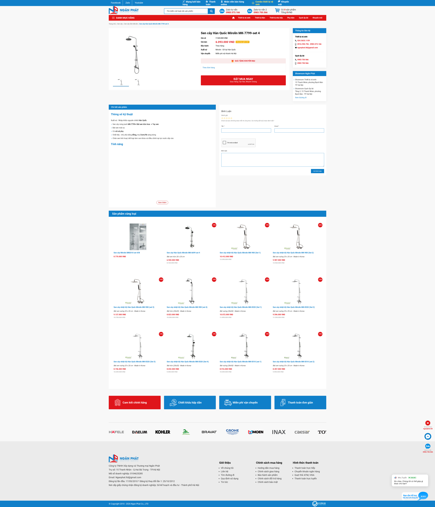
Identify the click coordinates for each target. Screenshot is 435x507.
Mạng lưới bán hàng (191, 3)
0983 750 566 (302, 60)
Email (276, 126)
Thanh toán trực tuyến (306, 478)
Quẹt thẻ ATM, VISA (304, 475)
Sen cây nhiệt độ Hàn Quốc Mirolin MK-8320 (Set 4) (188, 362)
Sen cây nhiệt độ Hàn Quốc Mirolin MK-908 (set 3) (134, 307)
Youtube (139, 2)
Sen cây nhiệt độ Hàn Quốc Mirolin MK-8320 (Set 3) (135, 362)
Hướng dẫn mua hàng (268, 468)
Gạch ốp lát (303, 18)
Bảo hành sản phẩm (268, 475)
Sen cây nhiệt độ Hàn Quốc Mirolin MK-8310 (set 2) (293, 362)
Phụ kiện (290, 18)
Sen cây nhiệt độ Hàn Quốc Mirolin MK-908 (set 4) (187, 307)
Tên (222, 126)
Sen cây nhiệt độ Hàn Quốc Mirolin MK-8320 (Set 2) (294, 307)
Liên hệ (224, 471)
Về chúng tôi (227, 468)
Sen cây (120, 24)
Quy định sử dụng (229, 478)
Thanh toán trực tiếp (305, 468)
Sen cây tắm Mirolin (131, 24)
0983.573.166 (315, 44)
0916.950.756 (303, 44)
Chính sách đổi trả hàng (270, 478)
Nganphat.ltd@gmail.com (128, 477)
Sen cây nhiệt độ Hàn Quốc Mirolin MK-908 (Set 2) (293, 253)
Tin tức (224, 482)
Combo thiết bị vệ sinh (264, 3)
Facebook (116, 2)
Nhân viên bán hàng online (232, 3)
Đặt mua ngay (243, 80)
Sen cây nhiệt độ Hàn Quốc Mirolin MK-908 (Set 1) (240, 253)
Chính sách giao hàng (268, 471)
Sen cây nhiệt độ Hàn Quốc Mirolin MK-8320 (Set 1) (241, 307)
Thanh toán (210, 3)
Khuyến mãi (283, 3)
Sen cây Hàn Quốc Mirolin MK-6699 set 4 (183, 253)
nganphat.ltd (428, 428)
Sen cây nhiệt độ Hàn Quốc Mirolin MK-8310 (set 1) (240, 362)
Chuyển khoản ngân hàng (307, 471)
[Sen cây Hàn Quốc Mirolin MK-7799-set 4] (121, 82)
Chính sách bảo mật (268, 482)
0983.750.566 (428, 451)
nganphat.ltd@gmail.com (307, 48)
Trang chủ (233, 18)
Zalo (128, 2)
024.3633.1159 (303, 40)
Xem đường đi (301, 97)
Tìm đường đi (227, 475)
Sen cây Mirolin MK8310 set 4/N (127, 253)
